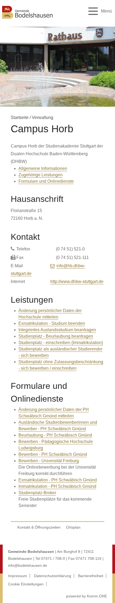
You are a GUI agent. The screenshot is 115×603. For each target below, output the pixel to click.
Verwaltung (42, 117)
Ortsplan (73, 527)
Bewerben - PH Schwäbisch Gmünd (52, 454)
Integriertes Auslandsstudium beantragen (57, 330)
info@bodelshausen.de (27, 565)
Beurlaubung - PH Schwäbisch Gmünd (55, 435)
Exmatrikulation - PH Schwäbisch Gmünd (57, 480)
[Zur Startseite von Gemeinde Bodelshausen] (28, 19)
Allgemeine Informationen (42, 168)
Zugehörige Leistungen (40, 175)
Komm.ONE (97, 596)
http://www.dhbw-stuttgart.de (76, 281)
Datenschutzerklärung (52, 576)
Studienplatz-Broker (37, 492)
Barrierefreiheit (90, 576)
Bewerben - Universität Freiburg (48, 460)
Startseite (20, 117)
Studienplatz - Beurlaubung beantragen (55, 336)
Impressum (17, 576)
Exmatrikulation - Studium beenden (51, 323)
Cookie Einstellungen (26, 584)
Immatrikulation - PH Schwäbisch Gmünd (57, 486)
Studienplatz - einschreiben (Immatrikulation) (60, 342)
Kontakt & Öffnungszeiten (38, 527)
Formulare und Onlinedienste (46, 181)
